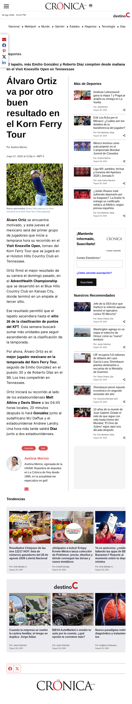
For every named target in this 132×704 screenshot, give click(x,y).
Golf (43, 448)
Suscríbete (86, 282)
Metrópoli (30, 26)
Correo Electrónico (89, 257)
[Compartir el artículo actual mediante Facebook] (4, 45)
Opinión (59, 26)
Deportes (14, 54)
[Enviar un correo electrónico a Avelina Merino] (26, 489)
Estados (75, 26)
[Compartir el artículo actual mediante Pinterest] (4, 51)
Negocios (90, 26)
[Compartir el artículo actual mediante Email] (4, 39)
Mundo (45, 26)
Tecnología (108, 26)
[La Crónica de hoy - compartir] (124, 110)
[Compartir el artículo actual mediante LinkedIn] (4, 62)
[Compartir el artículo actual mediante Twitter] (4, 56)
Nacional (14, 26)
